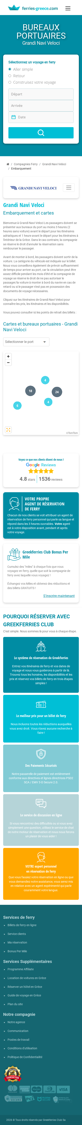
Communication (18, 1031)
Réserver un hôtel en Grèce (25, 987)
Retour (19, 75)
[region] (41, 393)
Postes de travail (18, 1040)
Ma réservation (17, 942)
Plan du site (15, 1004)
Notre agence (16, 1022)
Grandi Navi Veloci (54, 164)
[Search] (41, 132)
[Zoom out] (8, 362)
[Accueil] (8, 164)
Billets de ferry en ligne (22, 925)
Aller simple (23, 69)
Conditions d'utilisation (22, 1048)
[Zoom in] (8, 356)
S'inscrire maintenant (59, 596)
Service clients (17, 934)
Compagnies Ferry (26, 164)
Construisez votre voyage (34, 82)
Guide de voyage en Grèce (24, 995)
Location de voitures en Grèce (27, 978)
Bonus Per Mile (17, 951)
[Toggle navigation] (67, 8)
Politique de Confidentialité (25, 1057)
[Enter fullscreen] (8, 430)
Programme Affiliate (21, 969)
